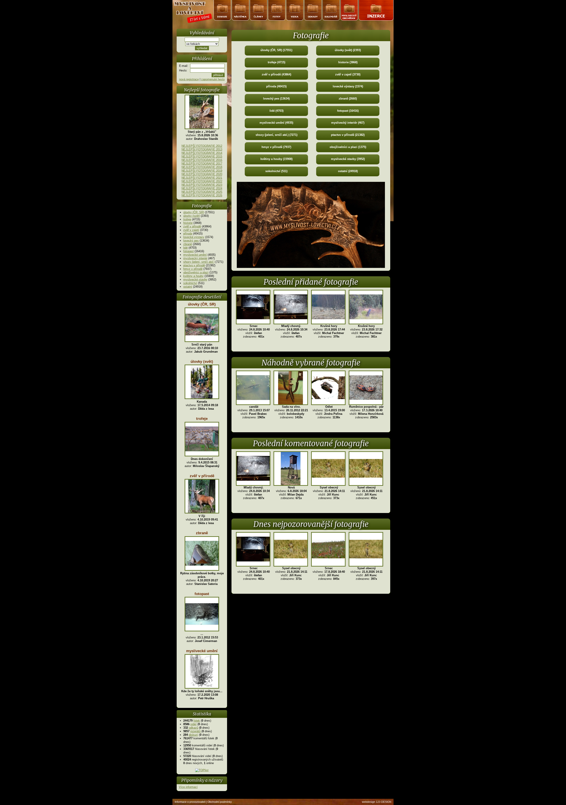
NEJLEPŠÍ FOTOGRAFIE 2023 (202, 184)
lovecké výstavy (193, 237)
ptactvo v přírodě (194, 265)
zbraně (187, 244)
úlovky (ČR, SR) (193, 212)
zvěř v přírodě (192, 226)
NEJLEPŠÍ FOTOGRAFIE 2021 (202, 177)
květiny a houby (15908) (276, 159)
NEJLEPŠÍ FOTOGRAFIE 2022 (202, 181)
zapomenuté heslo (213, 79)
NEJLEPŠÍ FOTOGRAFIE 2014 (202, 153)
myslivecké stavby (195, 279)
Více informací (188, 787)
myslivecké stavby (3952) (348, 159)
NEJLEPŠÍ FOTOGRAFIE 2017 (202, 163)
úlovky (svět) (191, 215)
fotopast (188, 251)
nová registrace (189, 79)
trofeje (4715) (276, 62)
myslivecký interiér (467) (347, 122)
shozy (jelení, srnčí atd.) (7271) (276, 134)
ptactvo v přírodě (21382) (348, 134)
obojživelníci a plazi (195, 272)
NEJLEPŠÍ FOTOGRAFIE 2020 (202, 174)
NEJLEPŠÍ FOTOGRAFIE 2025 (202, 192)
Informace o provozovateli (190, 801)
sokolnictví (190, 283)
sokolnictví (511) (276, 171)
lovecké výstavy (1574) (348, 86)
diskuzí (193, 734)
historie (188, 223)
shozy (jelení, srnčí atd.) (198, 261)
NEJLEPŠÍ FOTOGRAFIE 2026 (202, 195)
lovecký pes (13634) (276, 98)
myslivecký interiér (195, 258)
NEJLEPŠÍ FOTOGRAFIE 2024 (202, 188)
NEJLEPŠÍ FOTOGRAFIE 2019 (202, 170)
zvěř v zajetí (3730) (347, 74)
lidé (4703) (276, 110)
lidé (185, 247)
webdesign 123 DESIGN (376, 801)
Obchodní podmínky (220, 801)
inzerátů (195, 731)
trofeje (187, 219)
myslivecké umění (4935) (276, 122)
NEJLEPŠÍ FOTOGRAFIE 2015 (202, 156)
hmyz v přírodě (193, 269)
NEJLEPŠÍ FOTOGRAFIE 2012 (202, 146)
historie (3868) (348, 62)
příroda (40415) (276, 86)
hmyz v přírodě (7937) (276, 147)
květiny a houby (193, 276)
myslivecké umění (195, 254)
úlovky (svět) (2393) (348, 50)
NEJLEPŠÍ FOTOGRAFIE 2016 (202, 160)
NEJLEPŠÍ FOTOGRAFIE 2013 (202, 149)
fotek (196, 720)
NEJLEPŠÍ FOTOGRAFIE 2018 (202, 167)
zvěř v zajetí (191, 230)
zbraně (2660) (348, 98)
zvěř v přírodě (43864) (276, 74)
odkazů (193, 727)
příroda (187, 233)
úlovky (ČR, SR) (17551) (276, 50)
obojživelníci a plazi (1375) (348, 147)
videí (193, 724)
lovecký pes (191, 240)
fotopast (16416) (348, 110)
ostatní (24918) (348, 171)
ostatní (187, 286)
